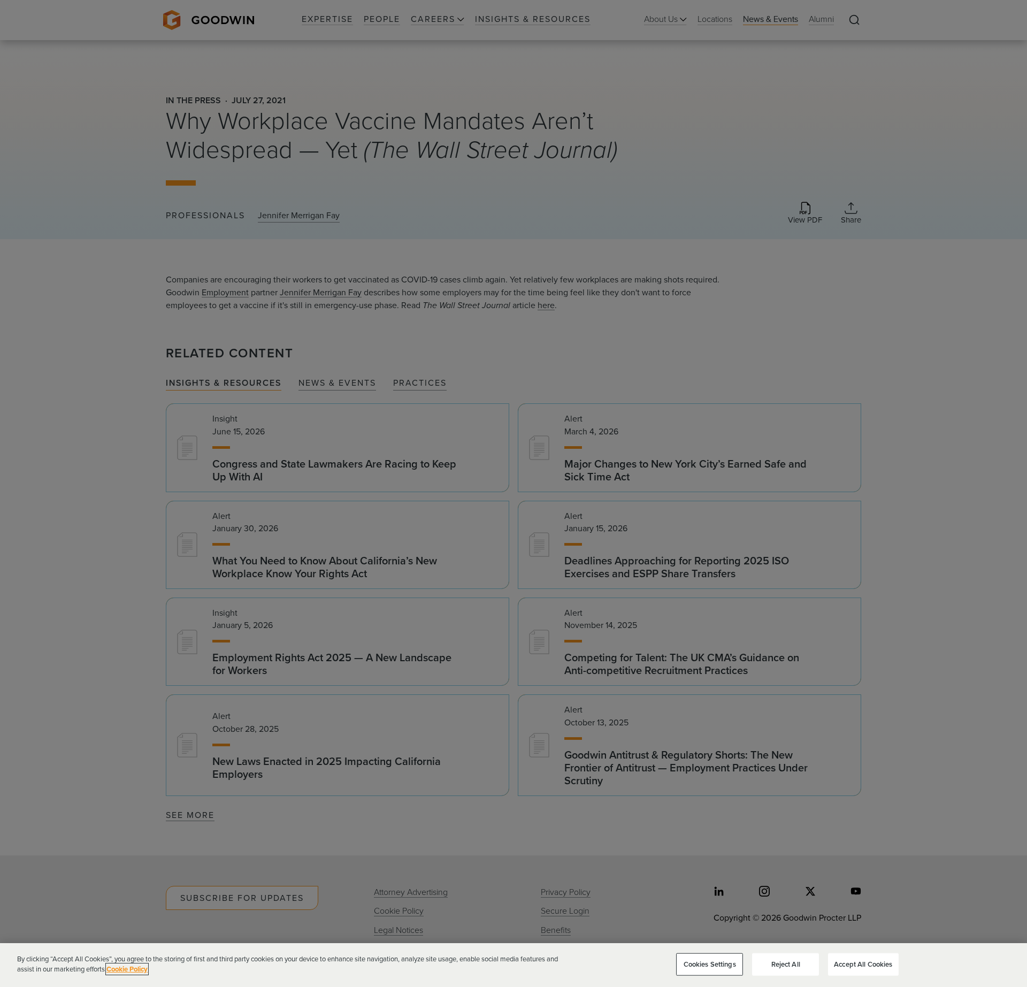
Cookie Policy (127, 969)
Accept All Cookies (863, 964)
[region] (513, 965)
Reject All (785, 964)
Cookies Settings (710, 964)
